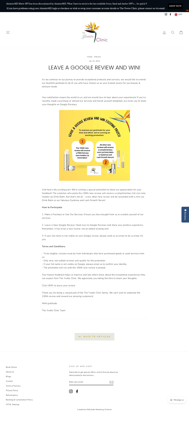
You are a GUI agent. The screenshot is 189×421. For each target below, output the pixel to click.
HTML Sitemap (12, 404)
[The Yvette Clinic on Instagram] (71, 391)
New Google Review (64, 225)
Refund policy (12, 395)
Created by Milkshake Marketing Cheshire (94, 409)
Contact (9, 381)
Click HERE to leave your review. (58, 285)
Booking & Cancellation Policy (19, 399)
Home (90, 56)
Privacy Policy (12, 390)
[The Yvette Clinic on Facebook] (77, 391)
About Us (10, 372)
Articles (97, 56)
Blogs (8, 376)
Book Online (11, 367)
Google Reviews (68, 104)
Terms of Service (13, 386)
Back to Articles (97, 336)
